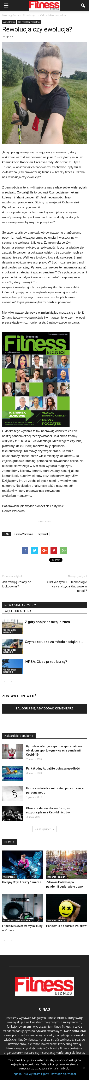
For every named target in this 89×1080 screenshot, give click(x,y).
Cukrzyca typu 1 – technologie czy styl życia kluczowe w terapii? (66, 586)
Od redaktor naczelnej (29, 22)
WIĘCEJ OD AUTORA (18, 611)
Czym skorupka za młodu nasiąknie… (54, 642)
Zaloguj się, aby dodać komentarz (44, 708)
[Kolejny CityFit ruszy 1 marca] (22, 864)
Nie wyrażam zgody (36, 1073)
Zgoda (17, 1073)
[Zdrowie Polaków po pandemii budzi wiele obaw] (66, 864)
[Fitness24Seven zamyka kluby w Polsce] (22, 908)
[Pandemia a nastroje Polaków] (66, 908)
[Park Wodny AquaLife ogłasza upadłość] (12, 773)
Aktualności (9, 22)
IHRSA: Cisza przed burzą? (46, 662)
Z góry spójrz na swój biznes (47, 622)
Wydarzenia (9, 876)
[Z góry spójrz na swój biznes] (12, 627)
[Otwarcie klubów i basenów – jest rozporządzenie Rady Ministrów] (12, 813)
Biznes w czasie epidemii (16, 920)
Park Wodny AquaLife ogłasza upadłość (53, 768)
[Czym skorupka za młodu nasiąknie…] (12, 646)
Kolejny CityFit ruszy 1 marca (21, 882)
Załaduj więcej (43, 829)
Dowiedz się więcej (63, 1073)
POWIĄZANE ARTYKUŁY (20, 605)
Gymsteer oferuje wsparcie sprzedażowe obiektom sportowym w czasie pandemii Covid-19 (54, 750)
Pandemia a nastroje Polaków (66, 926)
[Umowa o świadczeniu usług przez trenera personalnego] (12, 793)
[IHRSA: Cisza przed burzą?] (12, 666)
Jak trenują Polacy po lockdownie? (16, 584)
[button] (83, 5)
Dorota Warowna (23, 533)
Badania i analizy (56, 876)
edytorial (43, 533)
